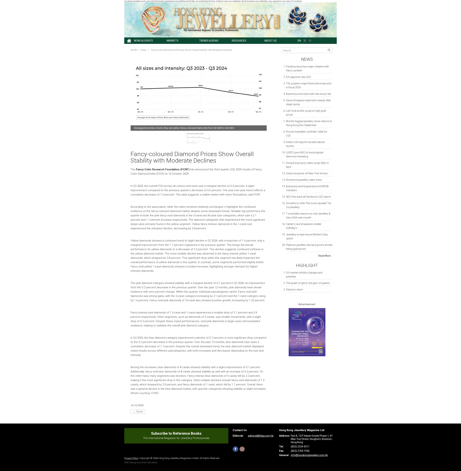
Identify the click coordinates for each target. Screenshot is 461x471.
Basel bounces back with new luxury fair (308, 93)
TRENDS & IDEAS (208, 40)
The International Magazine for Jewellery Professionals (176, 438)
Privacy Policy (131, 458)
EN (299, 40)
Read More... (325, 255)
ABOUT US (270, 40)
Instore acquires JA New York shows (307, 173)
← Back (138, 411)
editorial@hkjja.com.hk (261, 435)
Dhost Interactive (148, 462)
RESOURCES (239, 40)
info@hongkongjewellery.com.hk (309, 455)
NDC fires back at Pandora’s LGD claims (308, 196)
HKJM (134, 50)
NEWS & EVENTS (143, 40)
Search (329, 50)
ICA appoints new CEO (298, 77)
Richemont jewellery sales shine (304, 179)
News (307, 59)
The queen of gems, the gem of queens (308, 283)
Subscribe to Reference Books (176, 433)
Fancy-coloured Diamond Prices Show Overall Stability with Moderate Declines (191, 50)
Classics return (294, 289)
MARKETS (172, 40)
